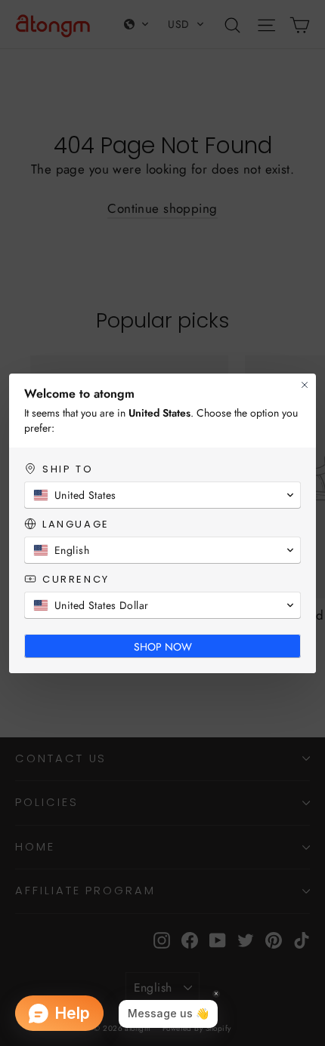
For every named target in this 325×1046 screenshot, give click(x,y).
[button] (162, 495)
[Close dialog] (304, 385)
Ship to (67, 469)
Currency (76, 579)
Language (76, 524)
